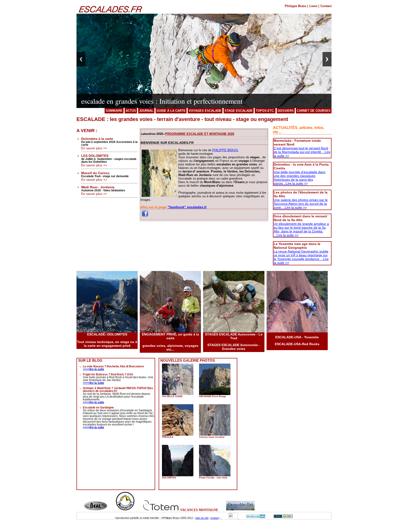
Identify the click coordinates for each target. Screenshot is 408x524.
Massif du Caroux (95, 173)
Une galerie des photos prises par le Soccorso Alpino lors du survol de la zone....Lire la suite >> (301, 203)
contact (214, 517)
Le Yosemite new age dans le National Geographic (297, 245)
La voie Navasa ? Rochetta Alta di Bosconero (113, 366)
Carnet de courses (314, 110)
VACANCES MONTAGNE (199, 510)
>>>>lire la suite (93, 369)
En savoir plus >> (94, 148)
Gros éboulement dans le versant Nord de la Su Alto (300, 218)
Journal (146, 110)
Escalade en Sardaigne (98, 407)
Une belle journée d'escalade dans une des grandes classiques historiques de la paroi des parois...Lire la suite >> (299, 177)
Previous (80, 59)
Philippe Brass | (296, 6)
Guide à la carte (171, 110)
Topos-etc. (265, 110)
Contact (326, 6)
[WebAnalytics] (230, 517)
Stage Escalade (239, 110)
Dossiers (286, 110)
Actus (131, 110)
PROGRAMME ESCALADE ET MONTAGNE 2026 (199, 134)
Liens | (314, 6)
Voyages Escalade (205, 110)
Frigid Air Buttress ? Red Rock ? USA (108, 374)
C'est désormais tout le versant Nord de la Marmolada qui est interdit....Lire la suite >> (302, 152)
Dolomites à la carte (97, 139)
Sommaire (114, 110)
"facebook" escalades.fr (187, 207)
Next (327, 59)
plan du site (202, 517)
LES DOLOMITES (94, 156)
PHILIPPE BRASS (225, 150)
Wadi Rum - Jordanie (98, 187)
